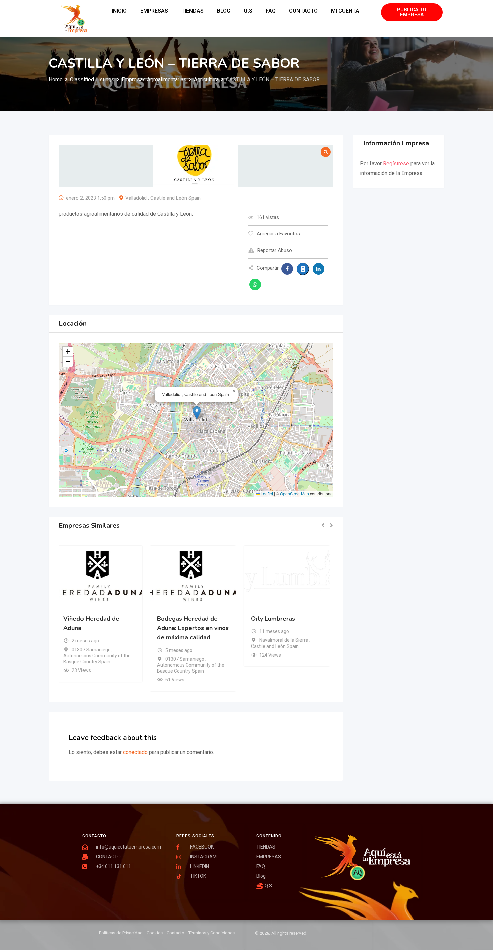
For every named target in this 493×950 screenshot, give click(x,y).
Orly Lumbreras (276, 618)
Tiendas (192, 11)
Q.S (248, 11)
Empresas (154, 11)
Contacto (303, 11)
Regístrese (396, 163)
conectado (135, 752)
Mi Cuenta (345, 11)
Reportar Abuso (274, 250)
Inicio (119, 11)
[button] (197, 413)
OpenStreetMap (294, 493)
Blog (223, 11)
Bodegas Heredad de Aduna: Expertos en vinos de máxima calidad (195, 627)
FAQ (271, 11)
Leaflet (266, 493)
